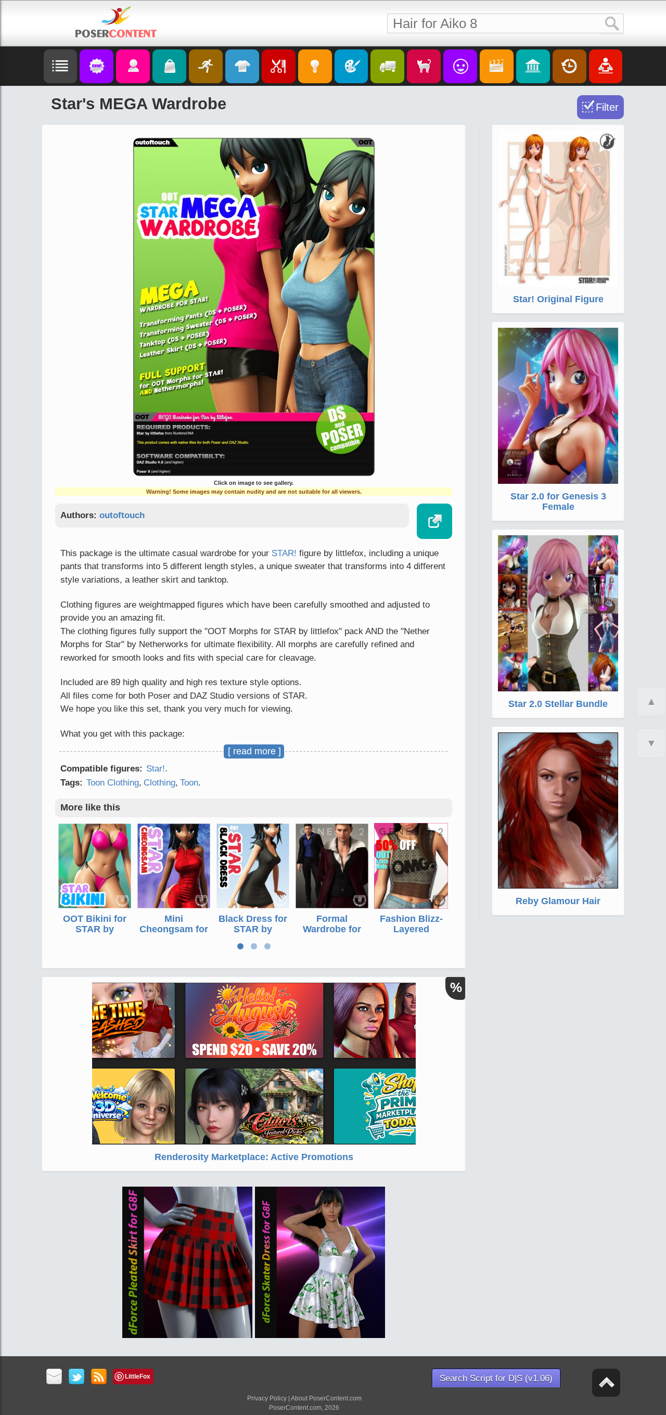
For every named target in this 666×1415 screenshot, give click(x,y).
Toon (189, 783)
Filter (607, 107)
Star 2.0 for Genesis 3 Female (558, 501)
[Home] (116, 21)
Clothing (159, 783)
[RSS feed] (99, 1377)
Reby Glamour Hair (558, 901)
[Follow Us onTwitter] (76, 1377)
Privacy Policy (267, 1398)
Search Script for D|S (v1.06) (496, 1378)
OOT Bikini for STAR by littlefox (94, 929)
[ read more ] (254, 751)
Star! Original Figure (558, 299)
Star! (155, 769)
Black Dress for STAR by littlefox (253, 929)
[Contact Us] (54, 1377)
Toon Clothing (112, 783)
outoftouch (122, 515)
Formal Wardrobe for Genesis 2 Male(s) (332, 934)
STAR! (284, 553)
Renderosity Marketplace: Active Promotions (254, 1157)
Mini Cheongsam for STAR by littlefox (173, 934)
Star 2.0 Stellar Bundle (558, 704)
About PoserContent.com (326, 1398)
